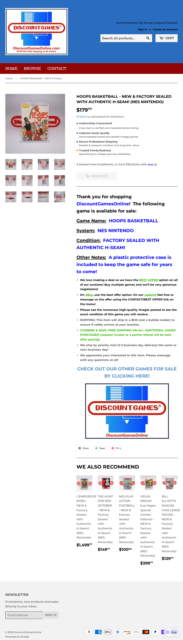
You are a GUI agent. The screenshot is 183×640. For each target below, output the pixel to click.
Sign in (142, 29)
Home (11, 68)
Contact (56, 68)
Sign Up (51, 615)
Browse (32, 68)
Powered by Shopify (17, 636)
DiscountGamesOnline (27, 632)
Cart (169, 38)
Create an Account (165, 29)
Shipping (83, 116)
